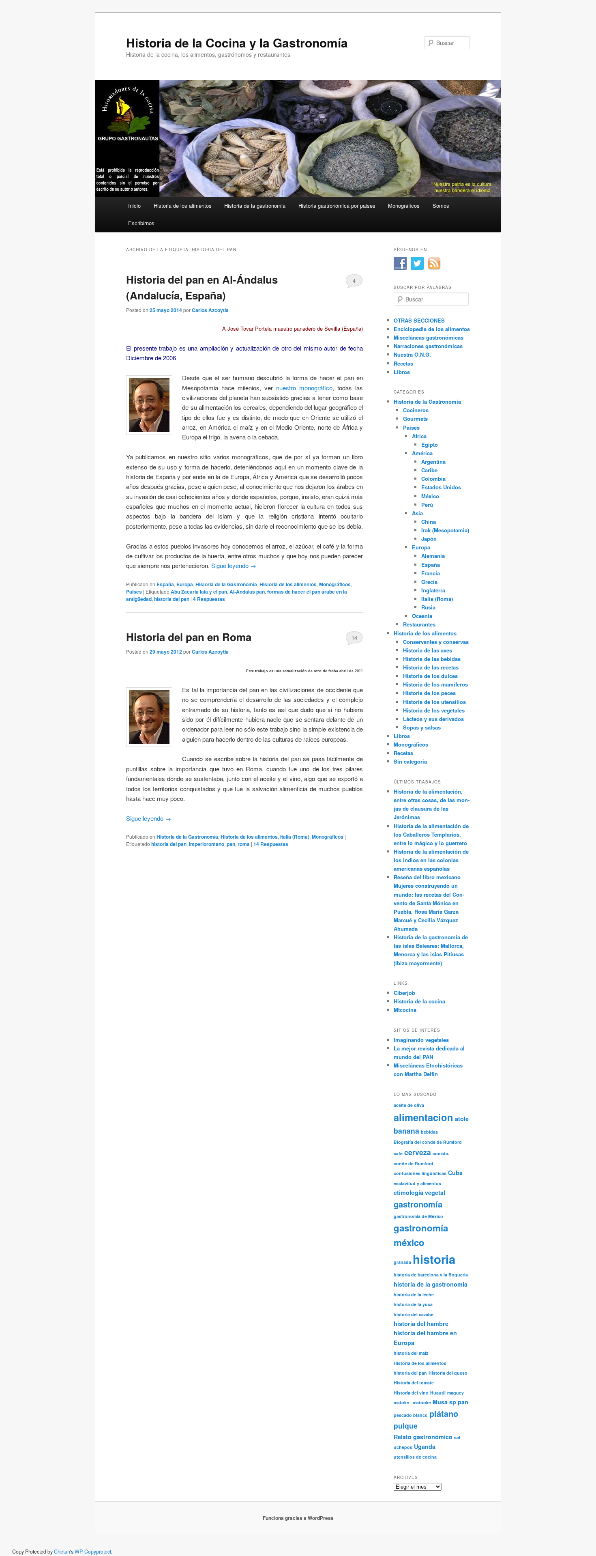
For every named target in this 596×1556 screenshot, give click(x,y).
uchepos (403, 1447)
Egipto (429, 444)
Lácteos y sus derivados (433, 719)
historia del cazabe (413, 1314)
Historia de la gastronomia (254, 205)
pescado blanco (411, 1415)
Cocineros (416, 410)
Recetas (403, 363)
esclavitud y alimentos (417, 1183)
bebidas (429, 1132)
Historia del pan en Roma (188, 636)
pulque (406, 1425)
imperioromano (206, 844)
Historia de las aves (427, 650)
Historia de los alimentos (183, 205)
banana (406, 1131)
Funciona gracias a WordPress (298, 1518)
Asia (417, 513)
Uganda (424, 1446)
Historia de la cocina (419, 1001)
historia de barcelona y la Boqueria (431, 1275)
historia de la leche (414, 1294)
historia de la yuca (413, 1304)
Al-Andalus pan (247, 591)
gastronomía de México (418, 1216)
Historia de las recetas (431, 667)
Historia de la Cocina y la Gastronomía (237, 42)
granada (402, 1262)
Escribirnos (141, 223)
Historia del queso (448, 1373)
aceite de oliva (409, 1105)
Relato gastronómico (423, 1437)
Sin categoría (410, 761)
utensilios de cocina (415, 1457)
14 (354, 637)
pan (231, 844)
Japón (429, 538)
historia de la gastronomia (430, 1284)
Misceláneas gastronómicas (428, 337)
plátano (443, 1413)
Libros (402, 372)
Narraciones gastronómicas (428, 346)
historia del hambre (421, 1323)
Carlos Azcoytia (210, 310)
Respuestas (209, 599)
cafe (398, 1153)
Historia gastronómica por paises (336, 205)
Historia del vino (411, 1393)
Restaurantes (419, 624)
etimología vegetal (419, 1192)
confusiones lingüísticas (420, 1173)
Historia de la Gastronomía (226, 584)
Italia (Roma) (294, 836)
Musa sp (444, 1402)
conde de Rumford (413, 1163)
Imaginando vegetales (421, 1040)
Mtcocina (405, 1010)
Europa (184, 584)
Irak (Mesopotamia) (445, 530)
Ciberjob (404, 992)
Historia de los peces (429, 693)
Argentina (433, 461)
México (430, 496)
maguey (455, 1393)
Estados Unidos (441, 487)
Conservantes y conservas (436, 642)
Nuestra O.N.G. (412, 354)
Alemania (433, 556)
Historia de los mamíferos (435, 684)
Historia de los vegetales (434, 710)
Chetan (62, 1551)
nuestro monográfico (304, 387)
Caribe (429, 470)
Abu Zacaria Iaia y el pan (199, 591)
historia (434, 1259)
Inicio (134, 205)
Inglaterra (433, 590)
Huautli (438, 1393)
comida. (441, 1153)
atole (462, 1119)
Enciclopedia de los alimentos (432, 329)
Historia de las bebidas (432, 659)
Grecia (429, 581)
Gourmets (415, 418)
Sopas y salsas (422, 727)
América (422, 453)
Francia (430, 573)
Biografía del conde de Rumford (428, 1142)
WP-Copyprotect (93, 1551)
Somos (441, 205)
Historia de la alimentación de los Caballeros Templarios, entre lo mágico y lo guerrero (431, 834)
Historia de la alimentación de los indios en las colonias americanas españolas (431, 860)
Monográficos (404, 205)
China (428, 521)
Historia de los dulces (430, 676)
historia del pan (171, 599)
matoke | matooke (412, 1402)
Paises (134, 591)
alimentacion (423, 1117)
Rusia (428, 607)
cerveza (417, 1152)
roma (244, 844)
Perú (427, 504)
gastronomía (418, 1204)
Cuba (455, 1173)
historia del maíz (411, 1353)
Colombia (433, 478)
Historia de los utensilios (434, 702)
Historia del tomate (414, 1383)
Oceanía (422, 616)
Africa (419, 436)
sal (457, 1437)
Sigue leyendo (233, 565)
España (165, 584)
